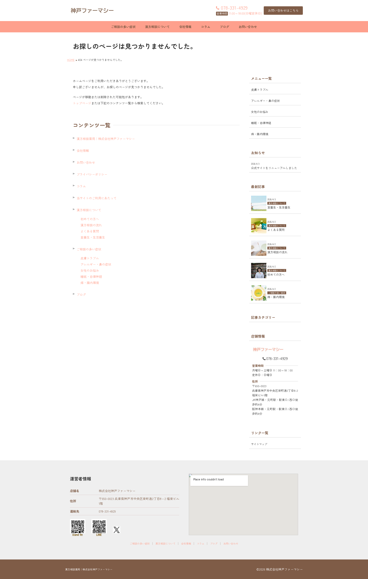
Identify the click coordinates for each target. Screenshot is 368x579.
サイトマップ (259, 444)
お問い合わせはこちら (283, 10)
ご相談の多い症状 (123, 26)
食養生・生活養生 (92, 237)
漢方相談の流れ (91, 225)
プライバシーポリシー (92, 174)
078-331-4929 (277, 358)
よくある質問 (89, 231)
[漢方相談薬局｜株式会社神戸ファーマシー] (92, 10)
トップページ (82, 103)
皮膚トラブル (89, 258)
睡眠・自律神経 (91, 276)
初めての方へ (89, 219)
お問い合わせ (248, 26)
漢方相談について (157, 26)
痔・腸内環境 (89, 282)
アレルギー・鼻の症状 (95, 264)
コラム (205, 26)
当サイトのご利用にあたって (97, 198)
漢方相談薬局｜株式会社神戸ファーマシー (106, 138)
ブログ (224, 26)
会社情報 (185, 26)
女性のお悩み (89, 270)
